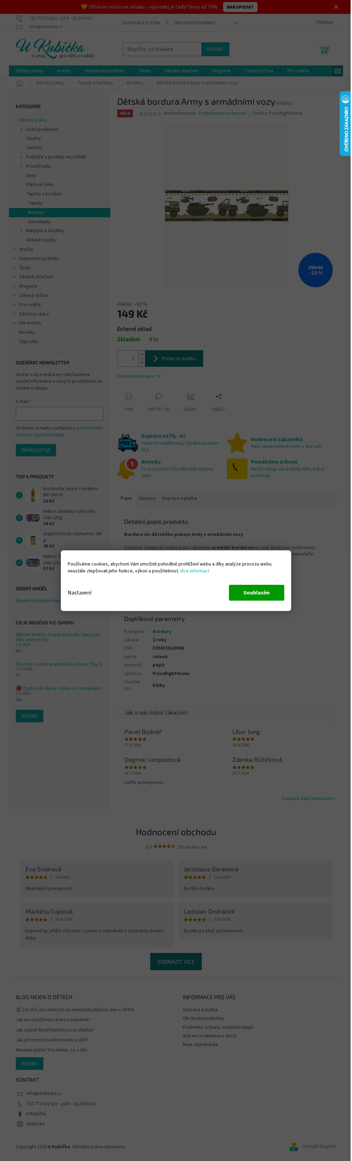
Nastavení (79, 593)
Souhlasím (256, 593)
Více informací (194, 571)
